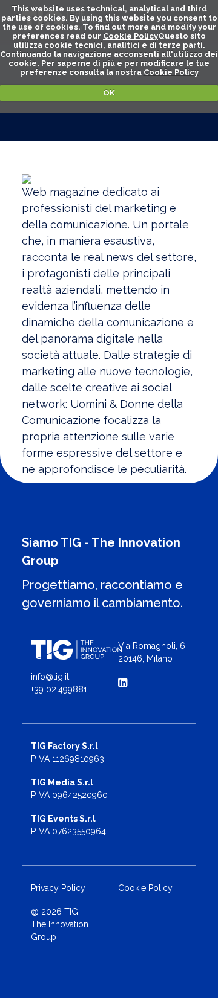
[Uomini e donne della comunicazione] (109, 179)
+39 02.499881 (59, 689)
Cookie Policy (130, 35)
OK (109, 92)
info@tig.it (50, 676)
